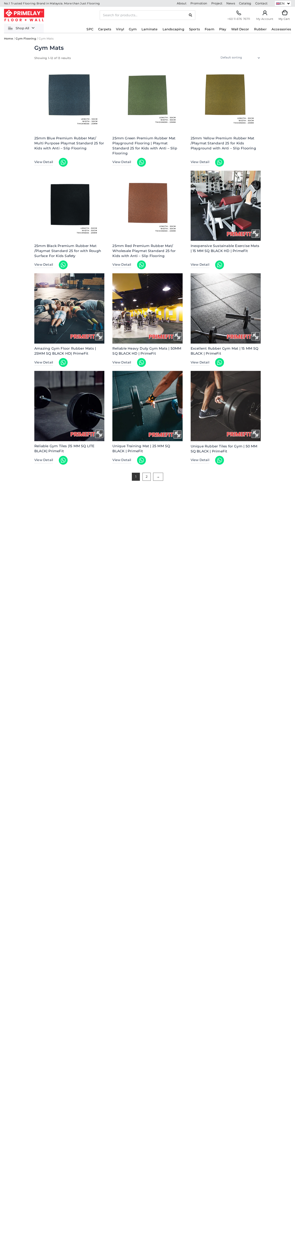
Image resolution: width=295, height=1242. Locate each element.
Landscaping (173, 29)
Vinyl (120, 29)
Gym (133, 29)
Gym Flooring (26, 38)
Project (217, 3)
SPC (89, 29)
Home (8, 38)
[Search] (190, 15)
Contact (261, 3)
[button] (283, 3)
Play (222, 29)
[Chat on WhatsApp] (63, 162)
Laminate (149, 29)
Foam (209, 29)
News (230, 3)
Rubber (260, 29)
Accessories (281, 29)
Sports (194, 29)
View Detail (43, 162)
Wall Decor (240, 29)
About (181, 3)
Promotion (198, 3)
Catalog (245, 3)
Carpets (104, 29)
